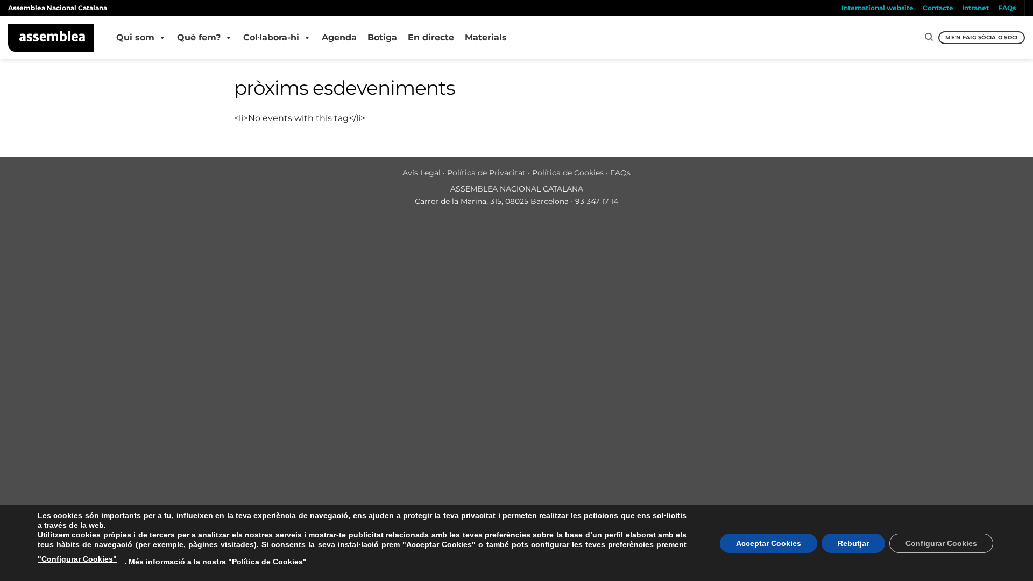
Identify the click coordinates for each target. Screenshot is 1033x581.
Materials (486, 37)
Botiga (382, 37)
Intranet (975, 8)
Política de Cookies (568, 173)
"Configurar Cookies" (77, 559)
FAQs (1007, 8)
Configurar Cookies (941, 543)
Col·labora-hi (271, 37)
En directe (431, 37)
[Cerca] (928, 37)
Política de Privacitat (486, 173)
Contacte (938, 8)
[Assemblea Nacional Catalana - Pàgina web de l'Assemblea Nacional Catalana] (51, 37)
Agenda (339, 37)
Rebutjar (853, 543)
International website (877, 8)
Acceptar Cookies (768, 543)
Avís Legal (421, 173)
